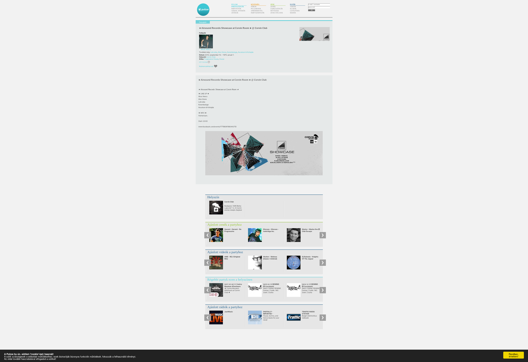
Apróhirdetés (256, 11)
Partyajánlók (237, 6)
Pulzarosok (256, 8)
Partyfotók (236, 8)
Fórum (253, 6)
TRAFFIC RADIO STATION (308, 313)
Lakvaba (213, 52)
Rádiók (293, 13)
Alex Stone (222, 52)
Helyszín (213, 197)
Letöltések (295, 11)
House (221, 59)
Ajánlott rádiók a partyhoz (225, 307)
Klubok (293, 8)
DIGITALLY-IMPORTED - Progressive (268, 314)
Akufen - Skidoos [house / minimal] (270, 258)
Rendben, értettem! (514, 355)
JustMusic (228, 312)
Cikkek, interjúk (238, 11)
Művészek (274, 11)
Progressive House (211, 59)
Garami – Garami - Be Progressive (232, 230)
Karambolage (232, 52)
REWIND (271, 286)
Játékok (234, 13)
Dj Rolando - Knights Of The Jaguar (310, 258)
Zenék (273, 6)
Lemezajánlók (276, 8)
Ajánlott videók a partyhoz (225, 252)
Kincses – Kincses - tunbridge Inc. (271, 230)
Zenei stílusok (276, 13)
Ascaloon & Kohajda (245, 52)
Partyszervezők (257, 13)
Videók (293, 6)
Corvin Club (210, 57)
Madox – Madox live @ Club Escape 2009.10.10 (311, 231)
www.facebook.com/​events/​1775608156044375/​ (217, 127)
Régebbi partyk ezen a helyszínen (229, 279)
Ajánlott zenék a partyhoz (224, 224)
